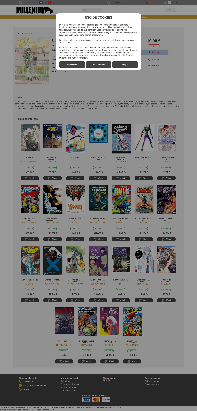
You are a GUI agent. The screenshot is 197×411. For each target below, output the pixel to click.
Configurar (125, 65)
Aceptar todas (72, 65)
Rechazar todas (98, 65)
